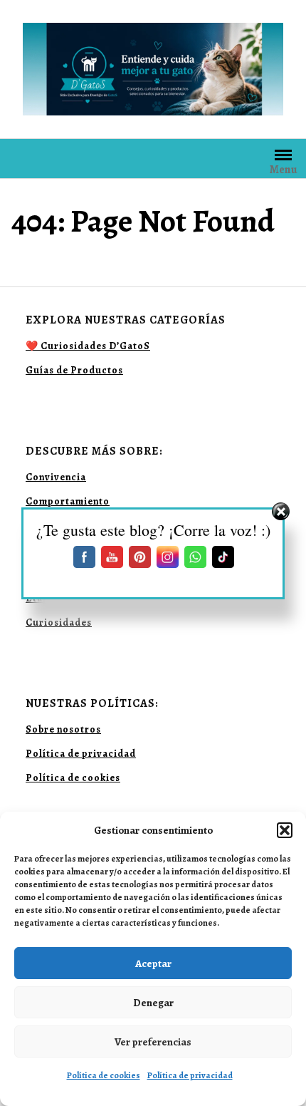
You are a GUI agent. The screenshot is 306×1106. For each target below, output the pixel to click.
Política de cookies (103, 1075)
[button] (285, 830)
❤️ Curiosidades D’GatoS (88, 346)
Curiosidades (59, 622)
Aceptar (153, 963)
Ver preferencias (153, 1042)
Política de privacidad (190, 1075)
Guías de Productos (74, 370)
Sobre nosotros (63, 729)
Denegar (153, 1003)
